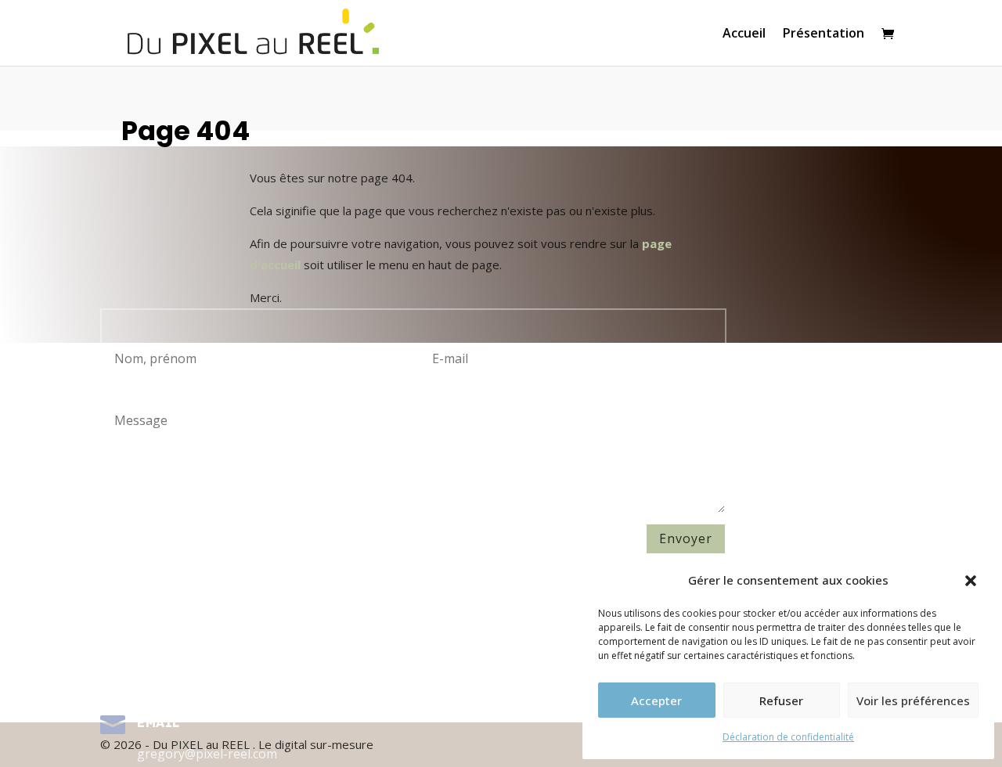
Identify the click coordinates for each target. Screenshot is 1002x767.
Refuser (781, 700)
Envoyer (685, 538)
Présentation (823, 34)
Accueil (744, 34)
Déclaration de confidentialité (788, 737)
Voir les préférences (913, 700)
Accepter (656, 700)
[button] (971, 581)
